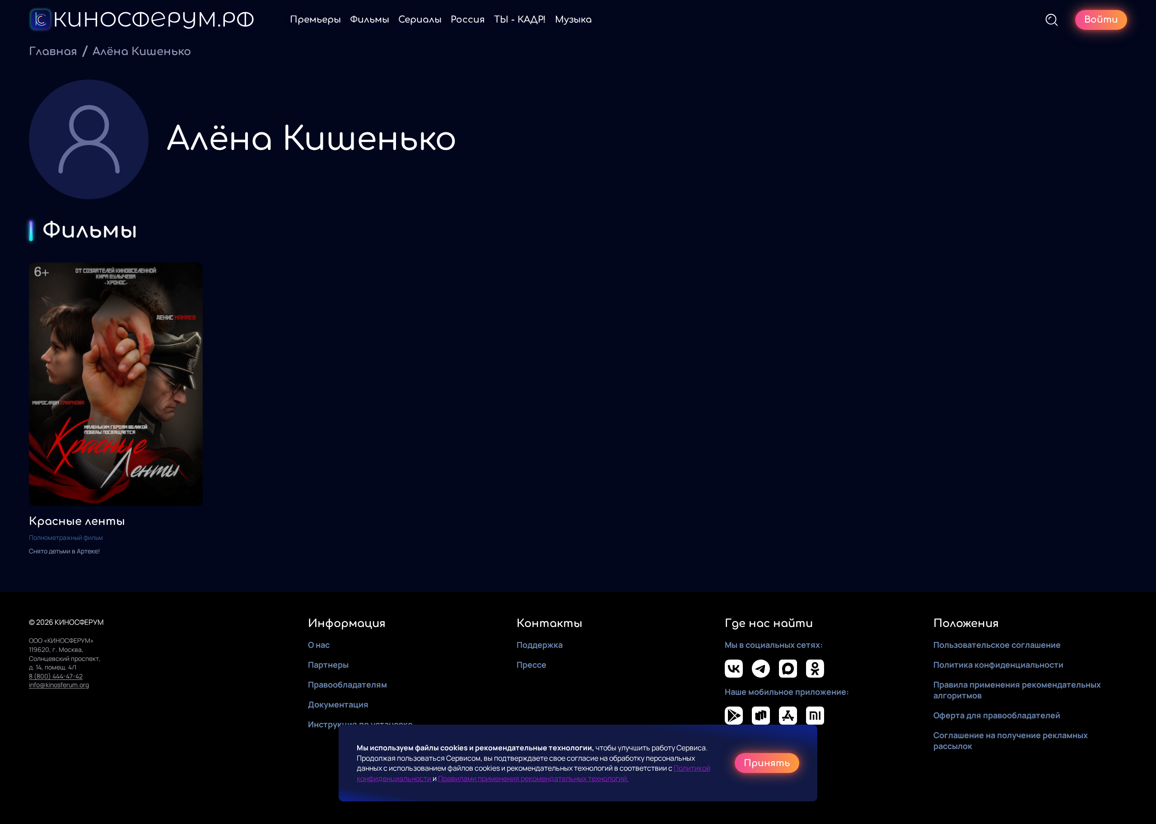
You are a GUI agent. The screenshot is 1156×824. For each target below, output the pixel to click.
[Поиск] (1051, 20)
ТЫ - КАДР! (520, 19)
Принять (767, 763)
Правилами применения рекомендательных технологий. (533, 778)
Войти (1101, 19)
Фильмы (369, 19)
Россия (468, 19)
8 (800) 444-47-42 (56, 676)
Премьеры (315, 19)
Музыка (573, 19)
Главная (53, 52)
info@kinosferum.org (59, 684)
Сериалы (420, 19)
